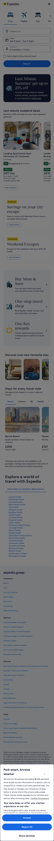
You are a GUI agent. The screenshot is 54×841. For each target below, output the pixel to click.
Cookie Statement (39, 798)
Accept (27, 817)
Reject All (27, 827)
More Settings (27, 835)
